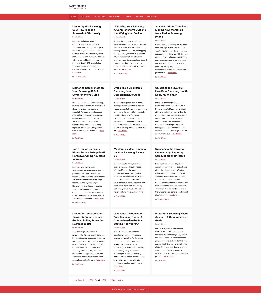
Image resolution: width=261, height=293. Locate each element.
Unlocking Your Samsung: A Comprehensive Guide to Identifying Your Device (130, 30)
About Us (127, 17)
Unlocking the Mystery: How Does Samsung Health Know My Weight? (171, 91)
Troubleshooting (99, 17)
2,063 (90, 280)
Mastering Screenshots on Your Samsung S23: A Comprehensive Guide (88, 91)
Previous (77, 280)
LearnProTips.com (124, 289)
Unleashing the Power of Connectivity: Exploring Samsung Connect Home (170, 152)
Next (120, 280)
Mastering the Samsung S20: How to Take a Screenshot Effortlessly (86, 30)
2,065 (103, 280)
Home (73, 17)
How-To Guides (114, 17)
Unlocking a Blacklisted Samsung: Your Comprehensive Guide (128, 91)
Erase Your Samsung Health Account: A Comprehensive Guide (171, 217)
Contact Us (139, 17)
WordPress (145, 289)
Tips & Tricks (84, 17)
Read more (76, 72)
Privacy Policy (152, 17)
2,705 (113, 280)
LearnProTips (77, 5)
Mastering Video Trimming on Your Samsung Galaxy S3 (130, 152)
